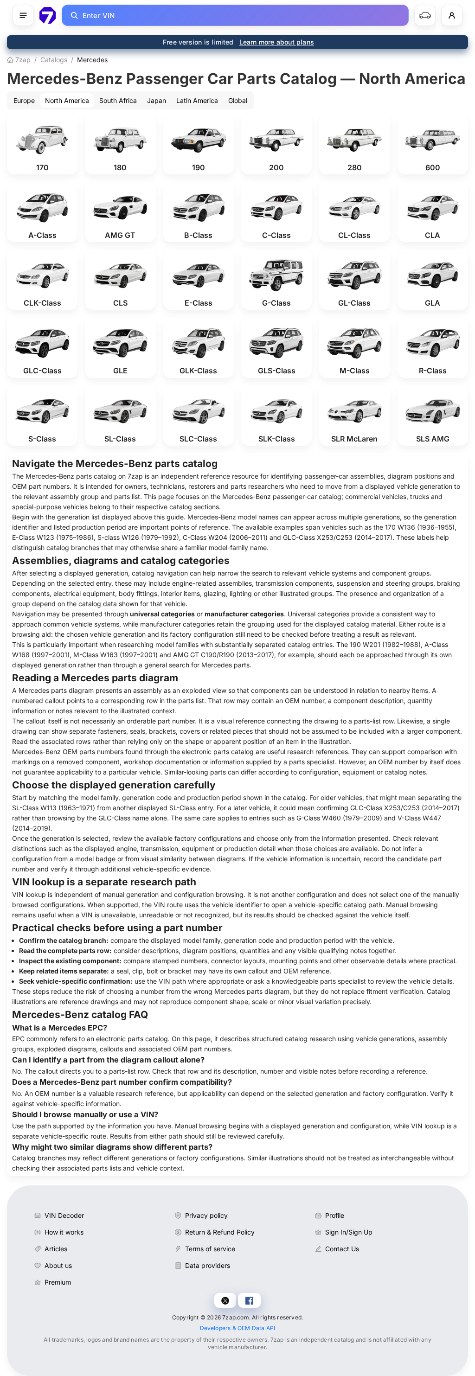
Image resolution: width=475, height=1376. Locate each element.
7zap (22, 60)
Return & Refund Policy (220, 1232)
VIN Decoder (64, 1215)
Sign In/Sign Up (348, 1232)
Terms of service (210, 1249)
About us (58, 1265)
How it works (64, 1232)
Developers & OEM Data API (238, 1328)
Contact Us (342, 1249)
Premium (58, 1282)
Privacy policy (206, 1215)
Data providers (207, 1265)
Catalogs (53, 60)
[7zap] (47, 15)
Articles (56, 1249)
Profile (334, 1215)
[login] (451, 15)
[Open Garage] (425, 15)
